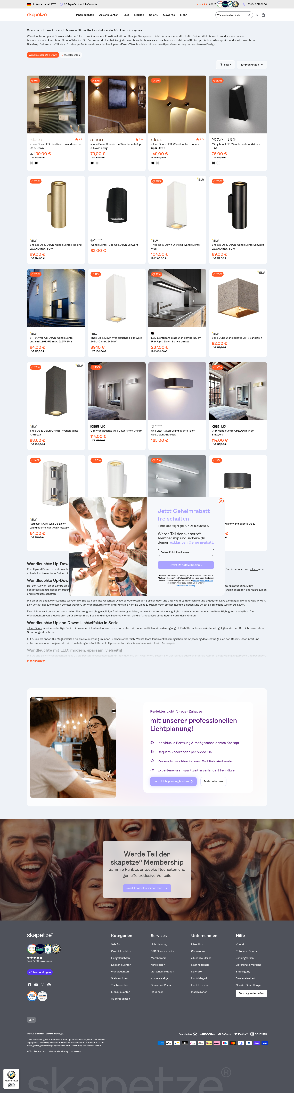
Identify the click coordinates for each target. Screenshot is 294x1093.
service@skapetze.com (203, 580)
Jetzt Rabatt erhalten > (186, 565)
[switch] (11, 1085)
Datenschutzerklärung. (186, 585)
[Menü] (17, 1071)
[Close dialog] (221, 500)
